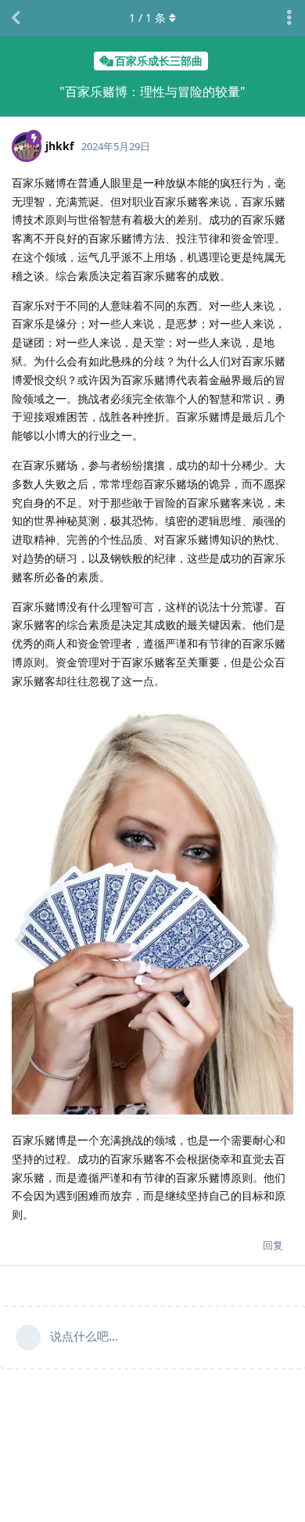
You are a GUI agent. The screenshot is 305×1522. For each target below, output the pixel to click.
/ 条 (147, 17)
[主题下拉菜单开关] (289, 18)
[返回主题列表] (15, 18)
